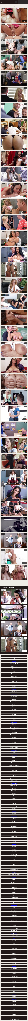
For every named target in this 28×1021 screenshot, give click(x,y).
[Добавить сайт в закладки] (16, 2)
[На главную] (1, 2)
